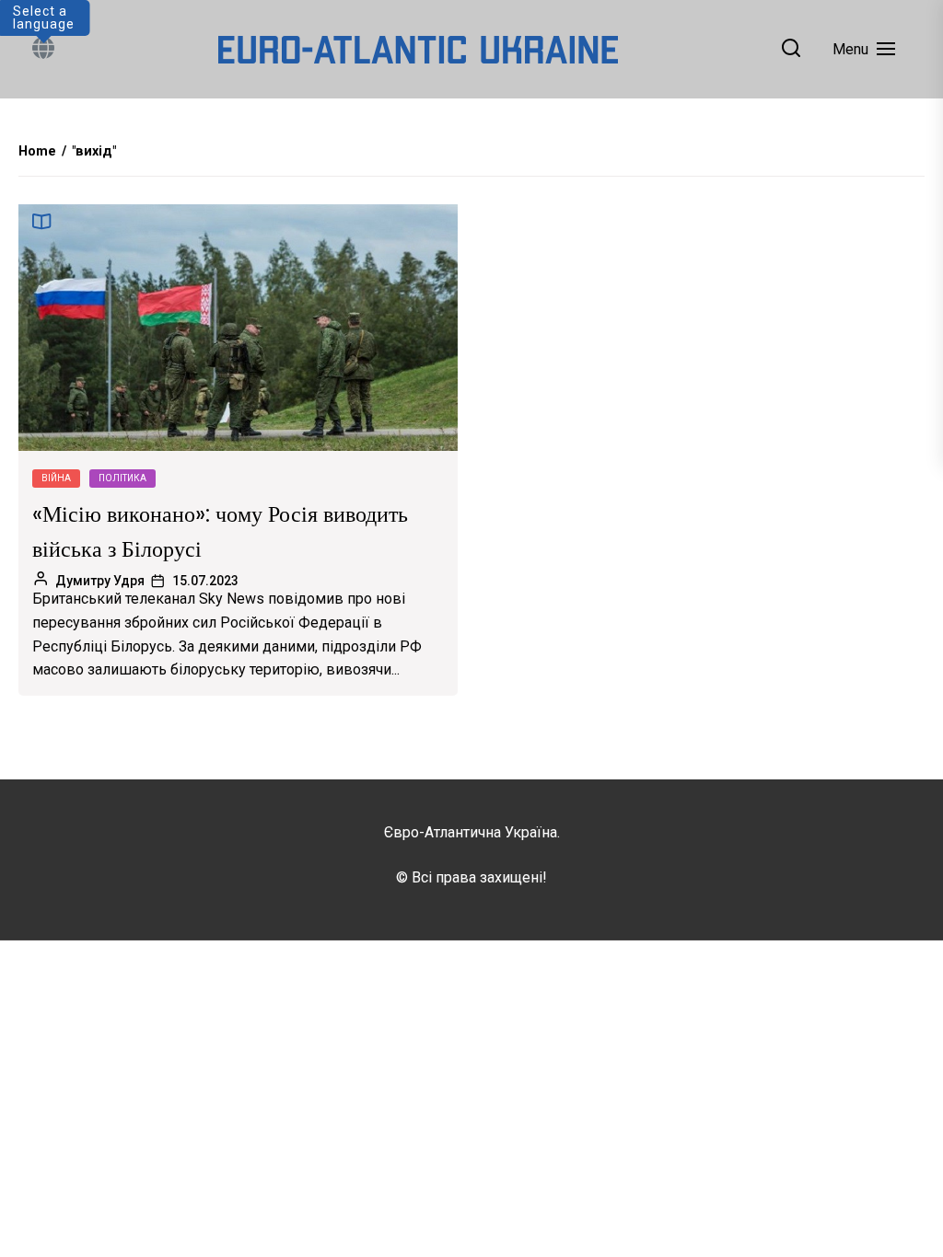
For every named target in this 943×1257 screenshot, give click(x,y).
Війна (56, 478)
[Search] (791, 49)
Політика (122, 478)
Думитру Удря (100, 580)
